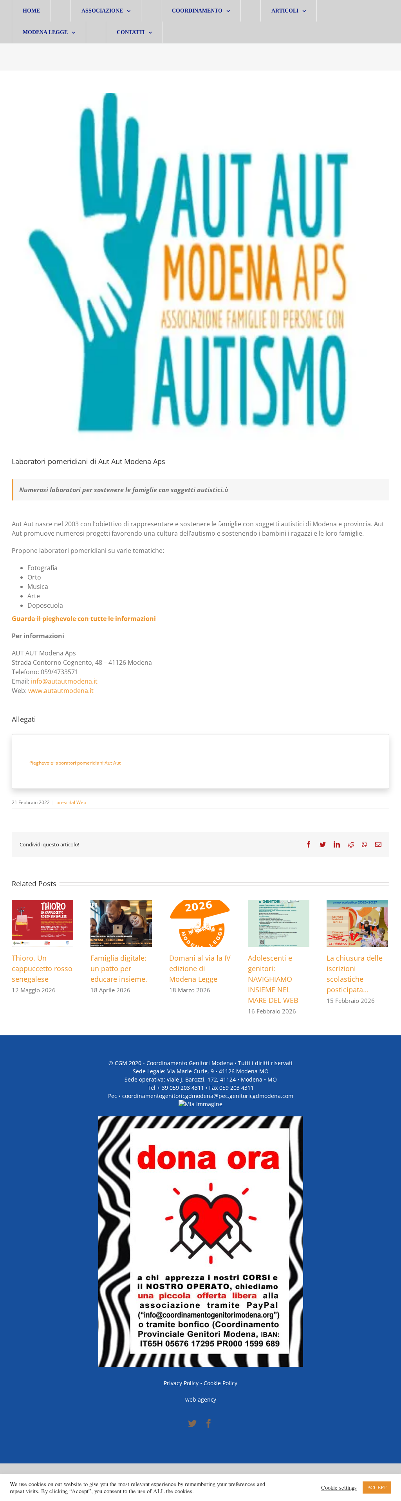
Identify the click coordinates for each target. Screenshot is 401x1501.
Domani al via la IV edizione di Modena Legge (200, 968)
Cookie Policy (220, 1383)
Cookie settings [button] (339, 1487)
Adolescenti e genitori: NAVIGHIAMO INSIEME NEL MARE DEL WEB (273, 979)
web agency (200, 1399)
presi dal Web (71, 802)
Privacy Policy (181, 1383)
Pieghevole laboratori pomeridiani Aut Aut (75, 762)
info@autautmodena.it (64, 681)
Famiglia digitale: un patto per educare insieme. (118, 968)
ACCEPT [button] (377, 1487)
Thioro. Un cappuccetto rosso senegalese (42, 968)
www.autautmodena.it (61, 690)
